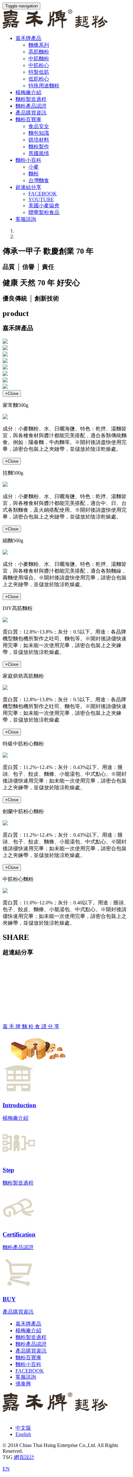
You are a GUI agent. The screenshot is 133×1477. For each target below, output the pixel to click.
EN (6, 1469)
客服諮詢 (25, 219)
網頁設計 (24, 1457)
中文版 (23, 1428)
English (23, 1434)
